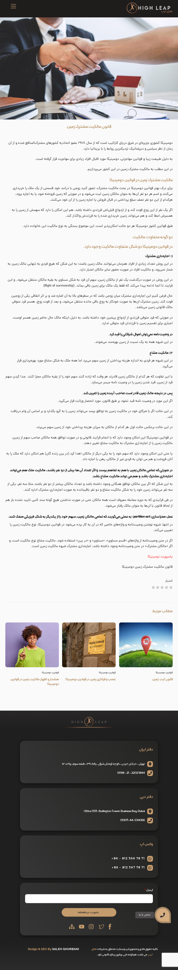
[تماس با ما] (162, 915)
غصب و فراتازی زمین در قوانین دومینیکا (91, 679)
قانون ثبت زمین (162, 679)
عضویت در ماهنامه (88, 912)
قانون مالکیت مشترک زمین (89, 127)
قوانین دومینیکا (50, 672)
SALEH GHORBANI (65, 949)
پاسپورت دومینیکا (160, 557)
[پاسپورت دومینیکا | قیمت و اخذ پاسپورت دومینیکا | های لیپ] (149, 12)
